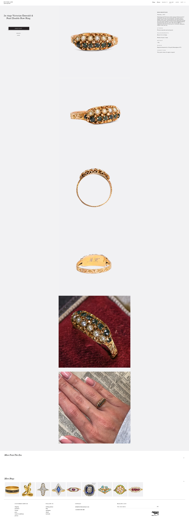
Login (177, 2)
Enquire (18, 33)
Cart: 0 (183, 2)
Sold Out (18, 28)
